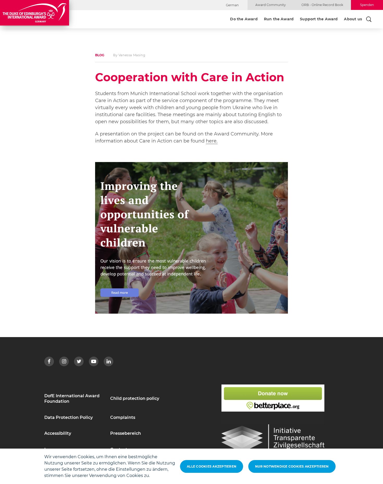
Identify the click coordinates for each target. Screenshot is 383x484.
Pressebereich (125, 433)
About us (353, 19)
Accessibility (57, 433)
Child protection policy (134, 398)
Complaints (122, 417)
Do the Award (243, 19)
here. (212, 141)
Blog (99, 55)
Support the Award (319, 19)
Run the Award (279, 19)
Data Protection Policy (68, 417)
